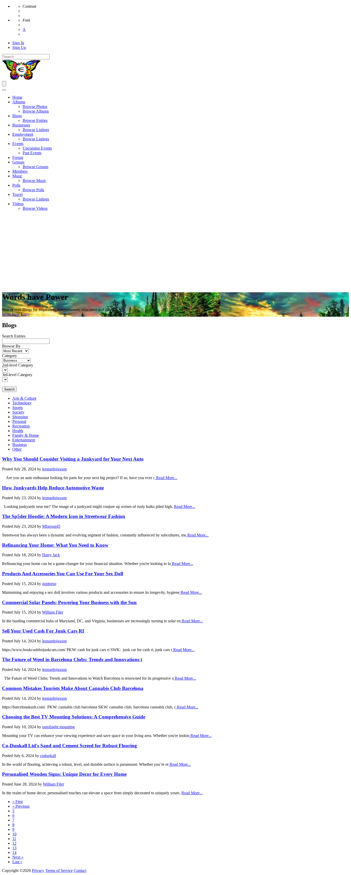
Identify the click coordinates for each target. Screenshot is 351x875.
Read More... (166, 478)
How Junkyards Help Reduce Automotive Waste (53, 487)
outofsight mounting (58, 727)
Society (18, 412)
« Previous (21, 806)
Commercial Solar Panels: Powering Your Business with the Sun (69, 602)
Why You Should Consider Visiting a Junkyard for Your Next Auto (73, 459)
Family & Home (25, 435)
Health (17, 431)
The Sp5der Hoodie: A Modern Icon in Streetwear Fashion (63, 516)
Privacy (38, 870)
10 (14, 834)
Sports (17, 407)
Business (19, 444)
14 (14, 852)
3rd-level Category (17, 374)
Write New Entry (16, 314)
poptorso (49, 583)
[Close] (4, 90)
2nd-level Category (17, 365)
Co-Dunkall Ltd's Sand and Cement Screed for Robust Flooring (69, 745)
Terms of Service (59, 870)
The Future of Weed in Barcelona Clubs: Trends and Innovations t (72, 659)
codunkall (48, 755)
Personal (19, 421)
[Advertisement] (175, 251)
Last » (17, 862)
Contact (80, 870)
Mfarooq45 (51, 526)
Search (9, 389)
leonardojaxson (54, 469)
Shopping (20, 417)
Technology (22, 403)
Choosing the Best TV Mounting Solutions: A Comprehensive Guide (73, 716)
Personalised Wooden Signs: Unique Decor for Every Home (64, 774)
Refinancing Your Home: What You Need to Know (55, 545)
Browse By (11, 346)
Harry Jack (51, 555)
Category (9, 355)
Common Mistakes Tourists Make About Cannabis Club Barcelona (72, 688)
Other (17, 449)
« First (17, 801)
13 (14, 848)
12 (14, 843)
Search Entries (13, 336)
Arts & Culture (24, 398)
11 (14, 838)
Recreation (21, 426)
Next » (17, 857)
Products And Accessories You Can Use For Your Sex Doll (62, 573)
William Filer (52, 612)
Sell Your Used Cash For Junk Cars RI (43, 631)
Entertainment (23, 440)
